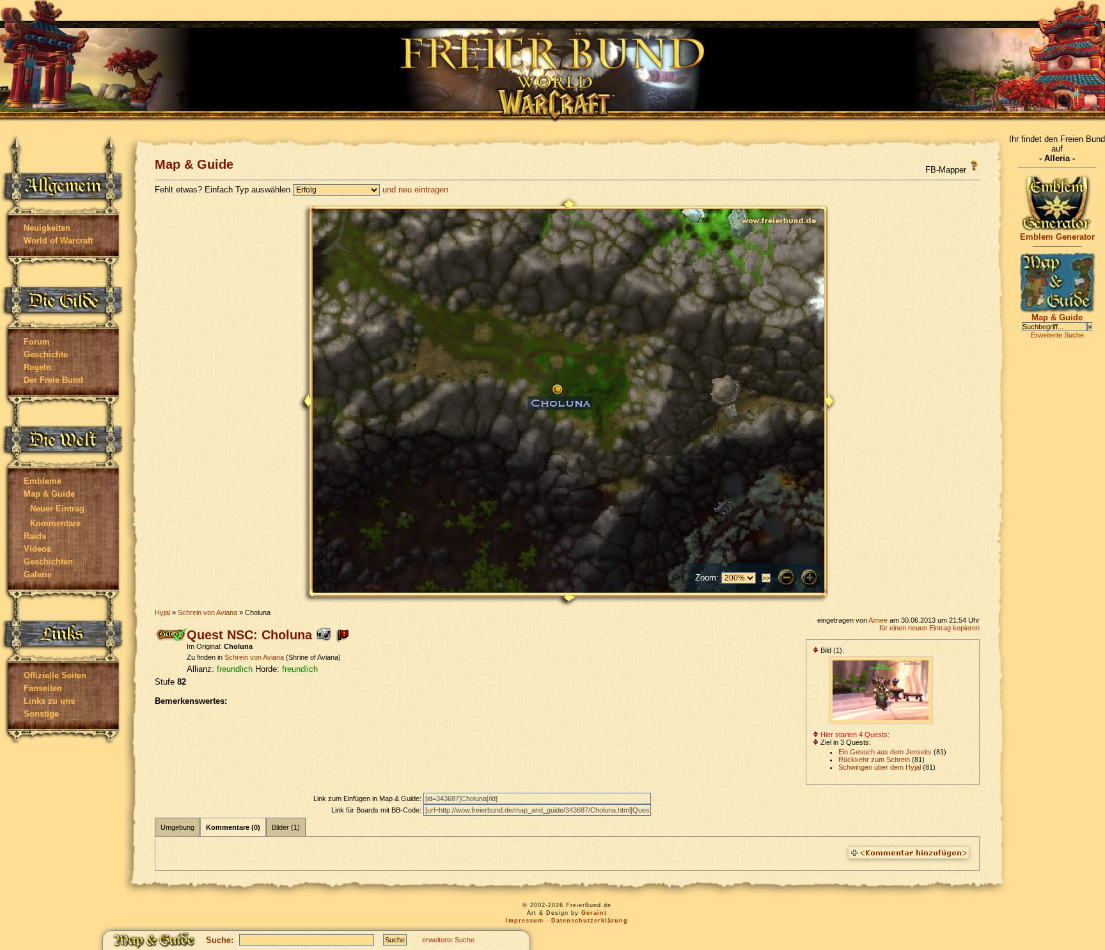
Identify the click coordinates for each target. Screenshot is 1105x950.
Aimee (878, 620)
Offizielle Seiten (55, 675)
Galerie (38, 574)
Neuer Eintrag (57, 508)
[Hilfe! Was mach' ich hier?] (974, 166)
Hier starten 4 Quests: (854, 734)
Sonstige (41, 714)
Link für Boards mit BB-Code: (377, 810)
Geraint (594, 913)
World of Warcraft (58, 240)
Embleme (42, 481)
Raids (35, 536)
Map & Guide (49, 494)
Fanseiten (43, 688)
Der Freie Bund (53, 380)
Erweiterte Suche (1057, 335)
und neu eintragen (415, 189)
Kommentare (55, 523)
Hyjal (162, 612)
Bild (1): (831, 650)
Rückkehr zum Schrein (874, 759)
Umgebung (177, 827)
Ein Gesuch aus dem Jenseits (885, 752)
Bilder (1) (286, 827)
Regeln (37, 367)
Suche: (219, 940)
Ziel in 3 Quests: (845, 742)
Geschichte (46, 354)
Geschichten (48, 561)
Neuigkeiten (47, 228)
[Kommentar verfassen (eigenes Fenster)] (909, 853)
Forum (37, 342)
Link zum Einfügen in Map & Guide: (368, 798)
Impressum (525, 920)
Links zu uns (49, 701)
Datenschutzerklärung (589, 920)
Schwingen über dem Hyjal (879, 767)
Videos (37, 549)
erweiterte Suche (448, 940)
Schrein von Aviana (207, 612)
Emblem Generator (1057, 237)
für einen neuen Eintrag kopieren (929, 628)
